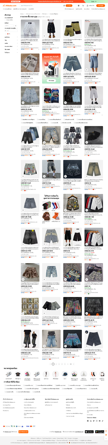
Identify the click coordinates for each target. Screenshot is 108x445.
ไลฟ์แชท (68, 405)
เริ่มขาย (89, 405)
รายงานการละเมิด (70, 416)
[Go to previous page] (50, 364)
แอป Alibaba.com (79, 431)
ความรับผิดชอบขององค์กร (9, 407)
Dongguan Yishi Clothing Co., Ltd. (49, 323)
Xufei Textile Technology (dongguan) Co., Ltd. (93, 188)
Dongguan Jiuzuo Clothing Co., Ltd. (29, 114)
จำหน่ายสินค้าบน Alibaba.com (94, 402)
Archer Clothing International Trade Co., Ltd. (93, 48)
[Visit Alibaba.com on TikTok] (102, 421)
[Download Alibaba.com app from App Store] (89, 431)
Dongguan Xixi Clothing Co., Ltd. (28, 81)
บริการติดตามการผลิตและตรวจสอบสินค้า (32, 414)
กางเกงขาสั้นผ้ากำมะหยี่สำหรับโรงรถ (92, 385)
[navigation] (11, 189)
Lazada (54, 438)
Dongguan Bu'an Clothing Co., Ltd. (28, 255)
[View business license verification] (67, 443)
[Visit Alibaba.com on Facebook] (88, 421)
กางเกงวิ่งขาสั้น (37, 391)
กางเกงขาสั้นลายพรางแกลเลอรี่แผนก (85, 119)
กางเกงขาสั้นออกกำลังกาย (81, 388)
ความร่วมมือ (90, 414)
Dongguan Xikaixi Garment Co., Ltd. (50, 289)
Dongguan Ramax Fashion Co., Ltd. (71, 221)
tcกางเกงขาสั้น (55, 122)
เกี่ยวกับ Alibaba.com (8, 399)
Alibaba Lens (8, 431)
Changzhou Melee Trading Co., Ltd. (92, 223)
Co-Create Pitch (6, 405)
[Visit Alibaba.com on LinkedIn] (91, 421)
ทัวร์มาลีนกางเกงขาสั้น (66, 122)
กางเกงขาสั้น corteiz (29, 385)
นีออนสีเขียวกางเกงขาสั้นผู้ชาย (28, 119)
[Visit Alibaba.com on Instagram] (97, 421)
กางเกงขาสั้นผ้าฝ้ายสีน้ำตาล (42, 122)
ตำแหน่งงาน (6, 410)
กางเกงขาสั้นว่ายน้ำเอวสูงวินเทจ (32, 388)
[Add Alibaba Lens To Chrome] (23, 431)
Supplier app (58, 431)
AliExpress (33, 438)
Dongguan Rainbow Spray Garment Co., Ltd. (51, 186)
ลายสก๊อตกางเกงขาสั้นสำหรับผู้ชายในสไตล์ (51, 388)
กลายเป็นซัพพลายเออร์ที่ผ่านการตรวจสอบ (95, 411)
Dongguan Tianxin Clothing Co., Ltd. (71, 356)
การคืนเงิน (68, 410)
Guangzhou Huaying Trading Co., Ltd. (50, 47)
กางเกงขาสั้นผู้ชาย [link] (54, 14)
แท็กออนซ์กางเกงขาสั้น (69, 119)
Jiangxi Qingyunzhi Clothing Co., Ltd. (29, 221)
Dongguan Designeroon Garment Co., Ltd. (72, 114)
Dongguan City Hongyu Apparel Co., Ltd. (72, 291)
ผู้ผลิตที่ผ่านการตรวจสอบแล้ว (51, 402)
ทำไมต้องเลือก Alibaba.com (9, 402)
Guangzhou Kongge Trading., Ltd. (28, 189)
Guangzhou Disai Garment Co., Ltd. (71, 81)
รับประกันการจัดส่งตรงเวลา (30, 407)
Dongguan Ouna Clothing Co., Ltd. (28, 291)
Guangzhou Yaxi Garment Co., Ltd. (92, 154)
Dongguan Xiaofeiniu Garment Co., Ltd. (51, 154)
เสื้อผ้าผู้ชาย (44, 14)
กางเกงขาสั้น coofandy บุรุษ (75, 385)
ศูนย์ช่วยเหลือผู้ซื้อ (70, 402)
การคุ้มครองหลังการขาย (29, 410)
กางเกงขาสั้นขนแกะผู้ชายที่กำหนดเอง (13, 385)
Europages (75, 438)
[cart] (83, 5)
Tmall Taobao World (46, 438)
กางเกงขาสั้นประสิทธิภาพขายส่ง (81, 122)
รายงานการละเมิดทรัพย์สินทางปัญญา (74, 413)
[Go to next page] (73, 364)
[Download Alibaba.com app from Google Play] (100, 431)
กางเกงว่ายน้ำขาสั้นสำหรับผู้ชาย (24, 391)
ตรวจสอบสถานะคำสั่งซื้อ (92, 407)
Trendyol (70, 438)
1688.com (39, 438)
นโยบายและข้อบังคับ (28, 417)
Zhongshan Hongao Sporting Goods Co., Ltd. (51, 113)
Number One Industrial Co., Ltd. (91, 258)
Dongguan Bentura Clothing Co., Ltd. (92, 325)
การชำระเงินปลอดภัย (29, 402)
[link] (106, 431)
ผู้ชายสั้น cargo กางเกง (61, 385)
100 (71, 364)
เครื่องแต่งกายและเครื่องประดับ (33, 14)
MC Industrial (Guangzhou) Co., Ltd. (92, 81)
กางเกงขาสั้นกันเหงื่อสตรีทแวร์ (55, 119)
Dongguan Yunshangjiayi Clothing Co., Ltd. (72, 325)
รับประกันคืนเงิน (27, 405)
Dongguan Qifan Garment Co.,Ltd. (71, 255)
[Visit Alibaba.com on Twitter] (94, 421)
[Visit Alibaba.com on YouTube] (100, 421)
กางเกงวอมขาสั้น (94, 388)
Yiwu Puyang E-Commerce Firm (70, 155)
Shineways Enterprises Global (91, 292)
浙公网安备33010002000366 (78, 442)
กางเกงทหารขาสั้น (9, 391)
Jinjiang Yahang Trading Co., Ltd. (28, 154)
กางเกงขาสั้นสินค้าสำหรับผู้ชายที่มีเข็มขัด (14, 388)
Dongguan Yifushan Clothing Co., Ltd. (50, 357)
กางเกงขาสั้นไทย (42, 119)
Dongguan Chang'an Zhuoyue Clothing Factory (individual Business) (30, 324)
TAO (65, 438)
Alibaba (22, 14)
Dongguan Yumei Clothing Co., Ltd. (92, 112)
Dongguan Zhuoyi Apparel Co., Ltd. (50, 255)
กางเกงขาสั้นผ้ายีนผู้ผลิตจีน (28, 122)
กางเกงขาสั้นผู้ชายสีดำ (68, 388)
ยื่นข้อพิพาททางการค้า (71, 407)
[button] (64, 5)
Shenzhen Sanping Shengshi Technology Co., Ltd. (30, 357)
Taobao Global (60, 438)
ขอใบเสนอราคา (48, 405)
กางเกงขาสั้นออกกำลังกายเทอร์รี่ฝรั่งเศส (44, 385)
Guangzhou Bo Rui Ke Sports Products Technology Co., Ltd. (30, 47)
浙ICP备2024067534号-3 (91, 442)
